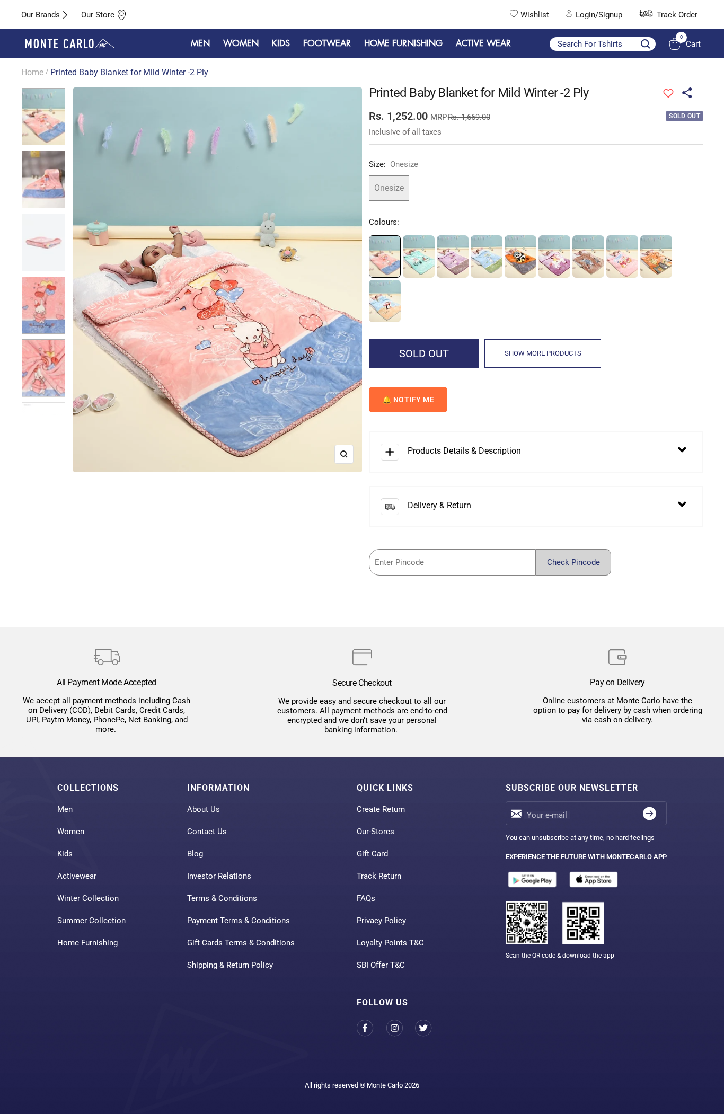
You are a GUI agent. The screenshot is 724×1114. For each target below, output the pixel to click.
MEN (200, 43)
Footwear (327, 43)
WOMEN (241, 43)
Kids (65, 854)
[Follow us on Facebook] (371, 1027)
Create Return (381, 809)
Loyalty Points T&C (390, 943)
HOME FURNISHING (403, 43)
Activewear (76, 876)
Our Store (97, 15)
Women (70, 831)
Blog (195, 854)
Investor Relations (219, 876)
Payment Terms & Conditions (238, 920)
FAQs (366, 898)
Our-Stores (375, 831)
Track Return (379, 876)
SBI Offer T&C (381, 965)
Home (32, 72)
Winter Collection (88, 898)
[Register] (649, 813)
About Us (203, 809)
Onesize (389, 188)
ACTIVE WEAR (483, 43)
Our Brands (40, 15)
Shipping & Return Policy (230, 965)
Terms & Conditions (222, 898)
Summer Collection (91, 920)
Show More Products (543, 353)
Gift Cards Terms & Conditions (241, 943)
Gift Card (372, 854)
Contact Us (207, 831)
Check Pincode (573, 562)
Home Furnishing (87, 943)
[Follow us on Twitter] (429, 1027)
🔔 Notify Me (408, 399)
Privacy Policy (381, 920)
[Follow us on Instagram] (400, 1027)
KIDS (281, 43)
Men (65, 809)
